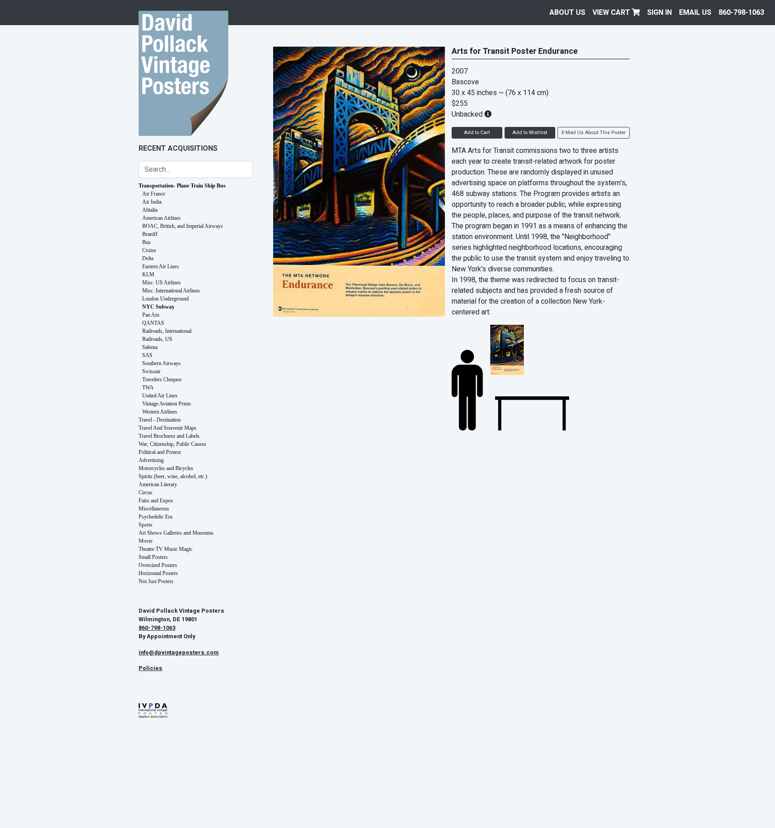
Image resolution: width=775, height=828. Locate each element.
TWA (148, 387)
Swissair (151, 371)
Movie (145, 541)
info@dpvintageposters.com (179, 653)
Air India (151, 202)
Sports (145, 525)
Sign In (659, 12)
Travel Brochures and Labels (169, 436)
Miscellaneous (154, 509)
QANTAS (153, 323)
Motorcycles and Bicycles (166, 468)
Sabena (149, 347)
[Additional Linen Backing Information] (488, 114)
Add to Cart (477, 132)
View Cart (612, 12)
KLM (148, 274)
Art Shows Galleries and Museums (176, 533)
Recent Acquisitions (178, 148)
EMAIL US (695, 12)
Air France (153, 194)
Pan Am (150, 315)
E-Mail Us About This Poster (594, 132)
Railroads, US (157, 339)
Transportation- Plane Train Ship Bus (182, 186)
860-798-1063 (741, 12)
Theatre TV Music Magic (165, 549)
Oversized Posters (158, 565)
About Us (567, 12)
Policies (150, 668)
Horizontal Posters (158, 573)
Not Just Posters (156, 581)
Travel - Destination (160, 420)
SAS (147, 355)
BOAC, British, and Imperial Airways (182, 226)
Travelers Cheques (162, 379)
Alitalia (149, 210)
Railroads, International (167, 331)
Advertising (151, 460)
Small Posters (153, 557)
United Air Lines (160, 395)
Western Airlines (159, 412)
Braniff (149, 234)
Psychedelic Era (155, 517)
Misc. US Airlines (161, 282)
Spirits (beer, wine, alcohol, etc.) (173, 476)
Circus (145, 492)
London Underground (165, 299)
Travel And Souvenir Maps (167, 428)
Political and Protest (160, 452)
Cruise (149, 250)
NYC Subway (158, 307)
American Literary (158, 484)
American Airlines (161, 218)
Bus (146, 242)
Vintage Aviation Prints (166, 404)
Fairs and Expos (156, 500)
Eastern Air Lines (160, 266)
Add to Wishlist (529, 132)
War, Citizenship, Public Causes (172, 444)
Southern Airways (161, 363)
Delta (147, 258)
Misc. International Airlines (171, 291)
